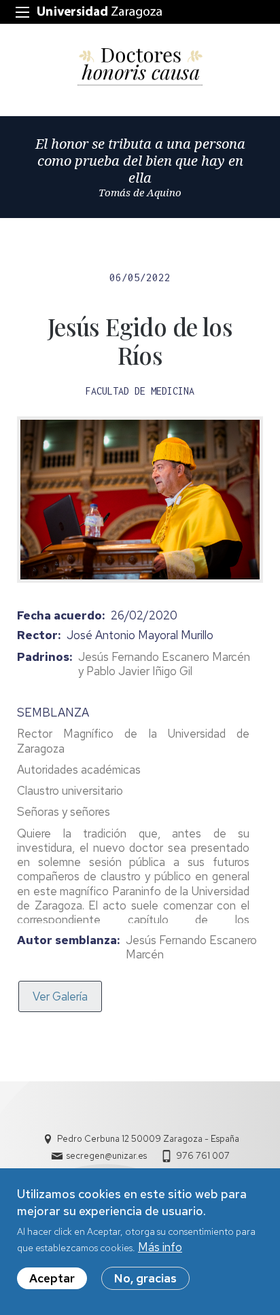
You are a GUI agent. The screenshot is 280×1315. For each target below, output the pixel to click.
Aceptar (52, 1278)
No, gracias (145, 1278)
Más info (160, 1247)
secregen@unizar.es (107, 1155)
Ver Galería (60, 996)
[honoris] (139, 67)
